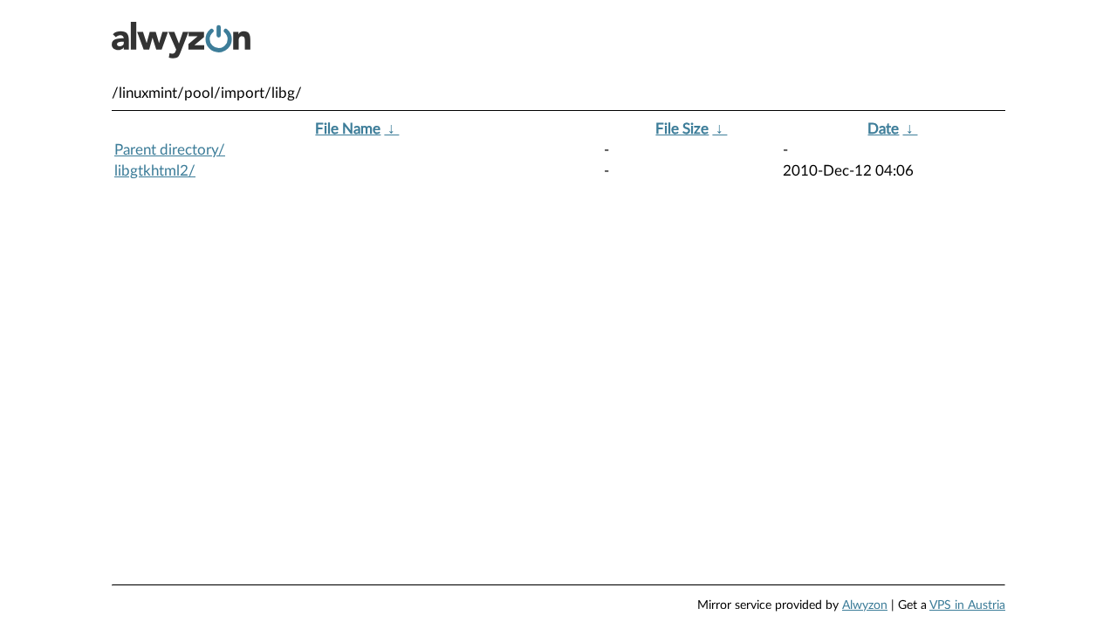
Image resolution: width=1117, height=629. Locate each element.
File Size (682, 128)
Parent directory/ (169, 149)
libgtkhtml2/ (154, 170)
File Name (347, 128)
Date (883, 128)
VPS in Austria (967, 605)
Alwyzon (864, 605)
